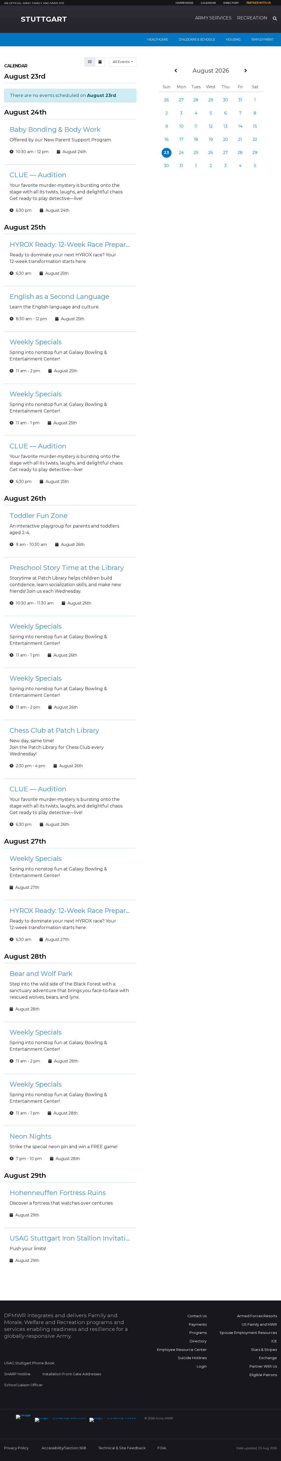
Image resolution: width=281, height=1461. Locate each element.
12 (211, 126)
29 (210, 100)
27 (181, 100)
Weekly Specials (36, 342)
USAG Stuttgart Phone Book (29, 1363)
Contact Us (197, 1316)
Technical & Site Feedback (121, 1448)
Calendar (208, 3)
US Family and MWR (259, 1324)
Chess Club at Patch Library (54, 730)
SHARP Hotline (17, 1374)
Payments (198, 1324)
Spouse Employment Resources (248, 1333)
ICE (274, 1341)
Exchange (268, 1358)
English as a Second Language (59, 296)
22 (255, 139)
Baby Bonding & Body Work (55, 129)
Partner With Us (263, 1366)
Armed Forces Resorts (257, 1316)
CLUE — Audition (38, 175)
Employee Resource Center (182, 1350)
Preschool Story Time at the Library (67, 568)
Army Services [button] (213, 18)
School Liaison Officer (23, 1385)
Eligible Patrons (263, 1375)
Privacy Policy (16, 1448)
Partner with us (258, 3)
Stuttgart (44, 19)
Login (202, 1366)
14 (240, 126)
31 (240, 100)
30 (225, 100)
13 (225, 126)
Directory (231, 3)
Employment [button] (263, 39)
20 (225, 139)
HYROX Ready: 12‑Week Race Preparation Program (70, 244)
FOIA (162, 1448)
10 (181, 126)
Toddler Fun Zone (39, 516)
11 (196, 126)
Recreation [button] (252, 18)
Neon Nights (30, 1136)
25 (196, 152)
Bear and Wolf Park (41, 974)
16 (166, 139)
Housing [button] (233, 39)
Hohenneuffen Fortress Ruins (58, 1193)
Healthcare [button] (157, 39)
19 (211, 139)
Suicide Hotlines (192, 1358)
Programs (198, 1333)
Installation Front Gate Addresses (72, 1374)
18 (196, 139)
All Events (121, 62)
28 (195, 100)
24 (181, 152)
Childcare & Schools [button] (197, 39)
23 (166, 152)
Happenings (184, 3)
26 (166, 100)
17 (181, 139)
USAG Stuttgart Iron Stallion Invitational (70, 1238)
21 (240, 139)
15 (255, 126)
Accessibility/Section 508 (64, 1448)
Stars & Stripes (264, 1350)
